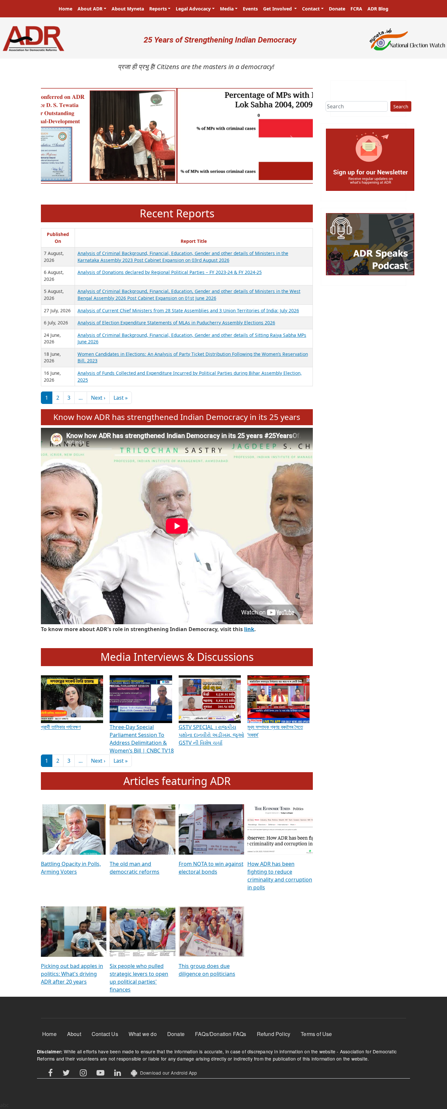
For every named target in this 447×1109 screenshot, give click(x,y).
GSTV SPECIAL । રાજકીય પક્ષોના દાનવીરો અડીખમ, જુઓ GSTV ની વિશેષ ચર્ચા (211, 734)
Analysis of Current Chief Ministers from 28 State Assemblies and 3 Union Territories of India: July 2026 (188, 310)
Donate (337, 9)
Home (65, 9)
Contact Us (105, 1034)
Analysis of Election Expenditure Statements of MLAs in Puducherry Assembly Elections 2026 (176, 322)
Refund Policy (274, 1034)
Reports (158, 9)
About (74, 1034)
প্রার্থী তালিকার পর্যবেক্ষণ (60, 727)
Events (250, 9)
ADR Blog (377, 9)
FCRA (356, 9)
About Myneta (128, 9)
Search (400, 106)
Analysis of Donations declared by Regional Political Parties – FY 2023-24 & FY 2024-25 (170, 272)
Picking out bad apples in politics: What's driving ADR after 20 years (72, 973)
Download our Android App (167, 1072)
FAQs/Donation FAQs (220, 1034)
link (249, 629)
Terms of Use (316, 1034)
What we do (143, 1034)
